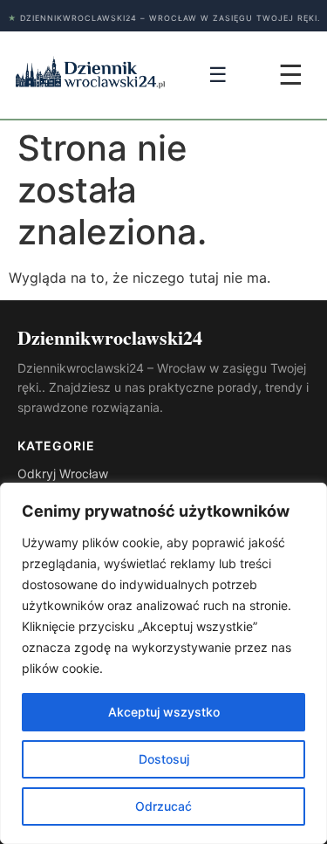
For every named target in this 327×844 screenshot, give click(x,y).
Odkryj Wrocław (62, 473)
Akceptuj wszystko (164, 711)
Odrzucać (163, 806)
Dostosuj (164, 758)
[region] (163, 663)
